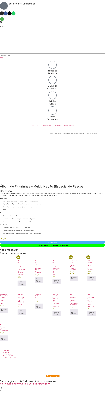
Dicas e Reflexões (69, 125)
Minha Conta (47, 125)
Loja (38, 125)
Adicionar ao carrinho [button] (22, 283)
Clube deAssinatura (52, 87)
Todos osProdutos (52, 72)
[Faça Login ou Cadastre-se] (4, 6)
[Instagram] (2, 13)
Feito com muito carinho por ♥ (25, 383)
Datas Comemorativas (60, 133)
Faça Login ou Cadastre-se (21, 3)
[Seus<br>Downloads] (52, 110)
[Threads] (10, 13)
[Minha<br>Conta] (52, 95)
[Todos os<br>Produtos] (52, 65)
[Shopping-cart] (2, 19)
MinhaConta (52, 102)
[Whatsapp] (13, 13)
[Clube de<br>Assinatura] (52, 80)
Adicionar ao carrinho (52, 242)
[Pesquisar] (1, 58)
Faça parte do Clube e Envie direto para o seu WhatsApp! (53, 245)
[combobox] (52, 55)
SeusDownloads (52, 117)
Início (32, 125)
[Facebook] (6, 13)
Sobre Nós (58, 125)
